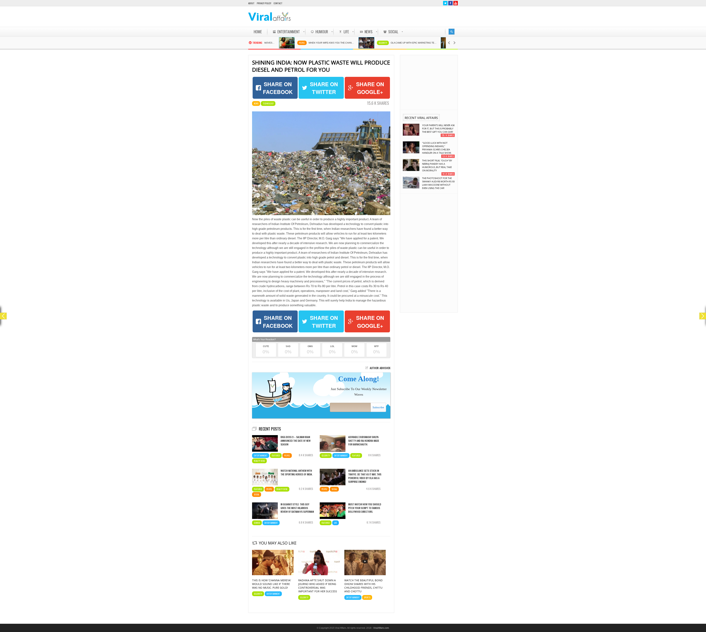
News (256, 103)
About (251, 3)
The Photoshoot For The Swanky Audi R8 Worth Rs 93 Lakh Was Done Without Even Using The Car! (438, 165)
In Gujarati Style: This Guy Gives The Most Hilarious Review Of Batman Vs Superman (297, 507)
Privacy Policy (264, 3)
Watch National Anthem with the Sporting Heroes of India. (297, 472)
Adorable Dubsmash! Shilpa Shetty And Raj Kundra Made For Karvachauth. (363, 440)
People (269, 42)
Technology (268, 103)
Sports (367, 597)
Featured (276, 455)
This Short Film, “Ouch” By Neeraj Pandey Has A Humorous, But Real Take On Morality (437, 147)
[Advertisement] (391, 16)
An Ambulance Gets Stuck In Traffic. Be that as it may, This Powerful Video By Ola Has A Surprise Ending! (364, 476)
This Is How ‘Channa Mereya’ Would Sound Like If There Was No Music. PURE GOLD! (271, 584)
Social (256, 494)
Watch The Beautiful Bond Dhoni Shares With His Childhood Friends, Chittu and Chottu (363, 586)
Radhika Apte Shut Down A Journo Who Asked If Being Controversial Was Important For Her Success (317, 586)
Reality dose (259, 460)
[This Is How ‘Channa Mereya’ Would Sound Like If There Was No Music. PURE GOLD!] (273, 574)
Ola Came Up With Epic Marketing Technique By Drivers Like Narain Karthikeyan (382, 43)
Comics (431, 42)
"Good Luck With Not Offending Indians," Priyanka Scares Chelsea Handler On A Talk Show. (437, 130)
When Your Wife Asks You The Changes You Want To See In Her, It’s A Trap (300, 43)
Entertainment (260, 455)
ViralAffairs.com (381, 628)
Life (335, 522)
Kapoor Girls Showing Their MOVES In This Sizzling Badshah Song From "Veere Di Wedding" (438, 183)
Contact (278, 3)
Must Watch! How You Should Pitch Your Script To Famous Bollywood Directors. (364, 507)
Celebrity (350, 42)
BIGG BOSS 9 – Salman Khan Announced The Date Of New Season (296, 440)
